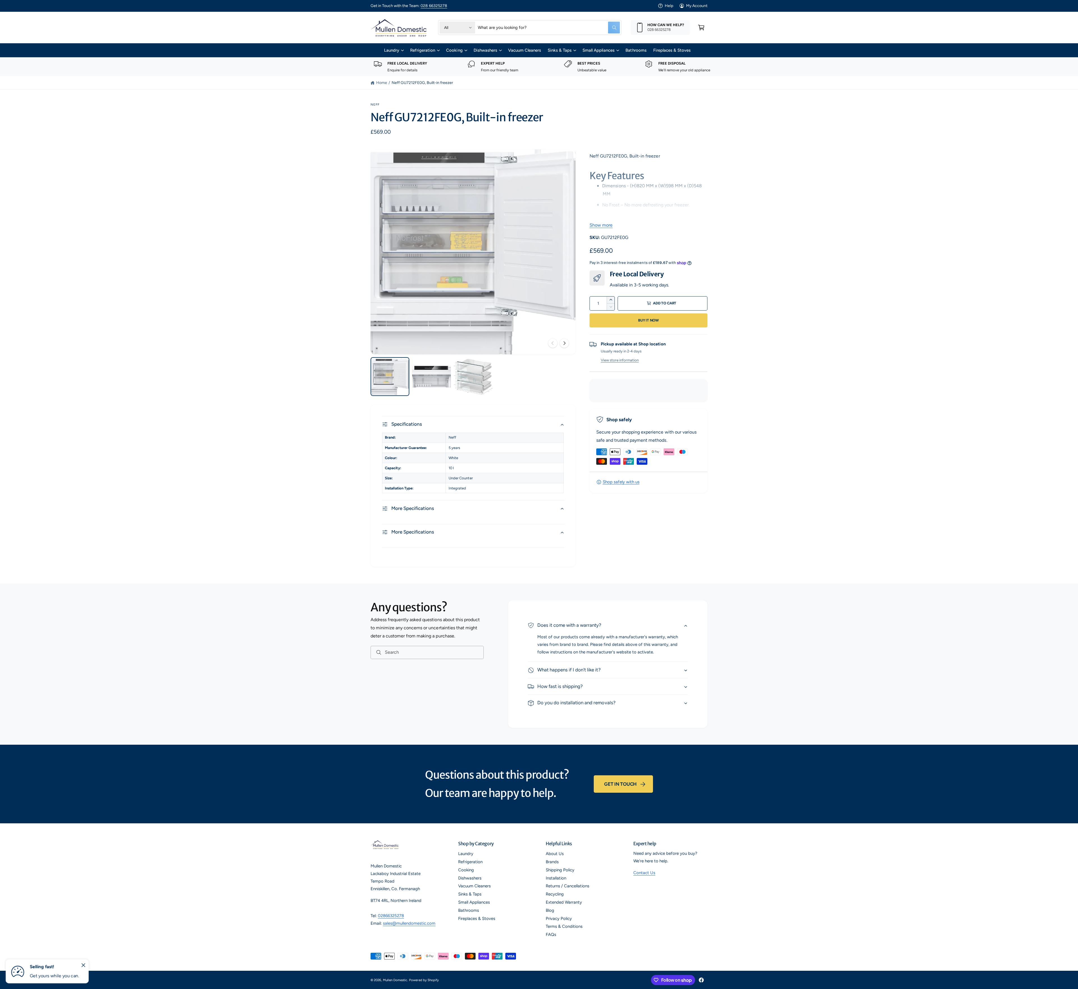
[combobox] (549, 27)
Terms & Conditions (564, 926)
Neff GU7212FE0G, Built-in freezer (422, 82)
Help (669, 5)
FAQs (551, 934)
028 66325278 (434, 5)
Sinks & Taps (560, 50)
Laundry (391, 50)
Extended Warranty (564, 902)
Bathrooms (468, 910)
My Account (696, 5)
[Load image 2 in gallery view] (431, 376)
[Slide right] (564, 343)
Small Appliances (599, 50)
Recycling (555, 894)
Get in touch (620, 784)
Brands (552, 861)
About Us (555, 853)
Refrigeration (422, 50)
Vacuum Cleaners (474, 885)
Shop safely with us (621, 481)
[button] (701, 27)
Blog (550, 910)
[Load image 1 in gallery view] (390, 376)
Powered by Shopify (423, 980)
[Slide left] (552, 343)
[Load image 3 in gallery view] (473, 376)
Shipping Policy (560, 869)
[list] (539, 66)
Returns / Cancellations (567, 885)
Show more (601, 225)
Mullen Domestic (395, 980)
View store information (620, 360)
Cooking (454, 50)
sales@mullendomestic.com (409, 923)
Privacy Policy (559, 918)
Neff (375, 104)
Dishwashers (485, 50)
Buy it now (648, 320)
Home (381, 82)
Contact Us (644, 872)
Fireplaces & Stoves (476, 918)
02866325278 (391, 915)
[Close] (83, 965)
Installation (556, 878)
